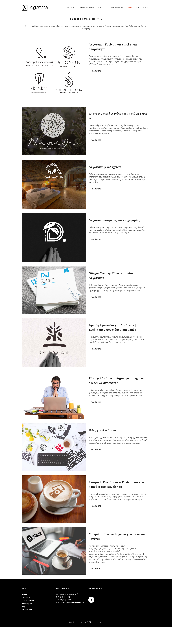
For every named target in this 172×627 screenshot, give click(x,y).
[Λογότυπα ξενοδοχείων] (54, 184)
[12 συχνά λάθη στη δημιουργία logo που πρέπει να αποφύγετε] (54, 395)
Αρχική (24, 594)
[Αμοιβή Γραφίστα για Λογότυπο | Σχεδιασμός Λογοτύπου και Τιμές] (54, 342)
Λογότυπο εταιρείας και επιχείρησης (114, 220)
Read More (96, 71)
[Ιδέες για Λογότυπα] (54, 447)
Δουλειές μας (27, 603)
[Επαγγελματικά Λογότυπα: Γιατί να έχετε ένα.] (54, 131)
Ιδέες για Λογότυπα (102, 430)
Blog (23, 607)
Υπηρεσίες (26, 597)
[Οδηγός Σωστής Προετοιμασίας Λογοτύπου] (54, 290)
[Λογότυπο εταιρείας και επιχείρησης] (54, 237)
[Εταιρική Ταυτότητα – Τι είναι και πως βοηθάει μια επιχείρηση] (54, 499)
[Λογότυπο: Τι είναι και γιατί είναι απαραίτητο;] (54, 70)
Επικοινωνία (27, 610)
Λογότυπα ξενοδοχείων (105, 167)
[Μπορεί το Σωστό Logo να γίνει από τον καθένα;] (54, 551)
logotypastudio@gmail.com (72, 602)
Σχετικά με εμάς (28, 600)
